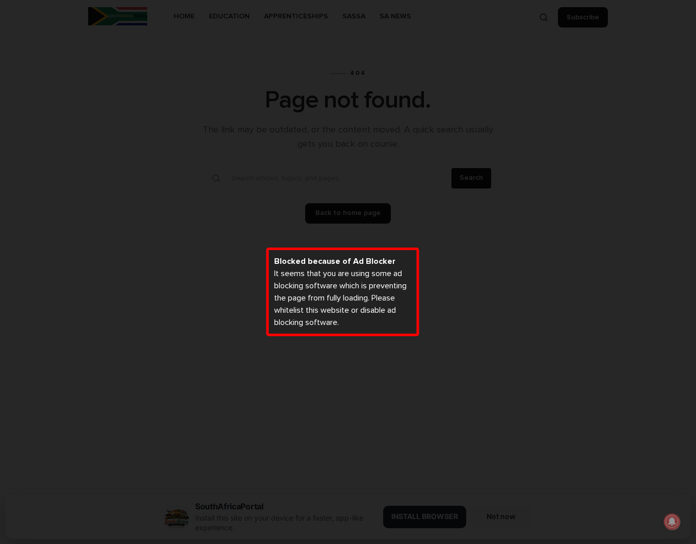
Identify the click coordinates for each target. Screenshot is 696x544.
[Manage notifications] (672, 521)
